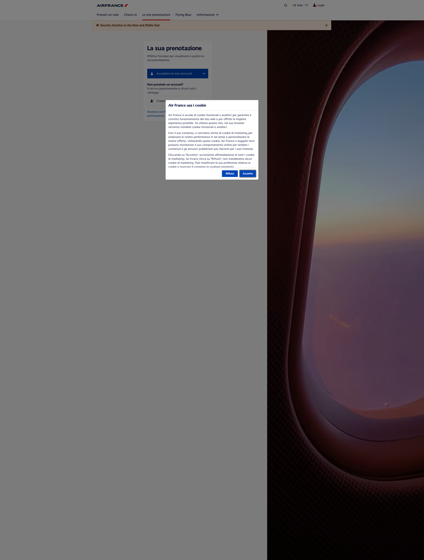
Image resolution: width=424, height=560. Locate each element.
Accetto (248, 173)
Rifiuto (230, 173)
